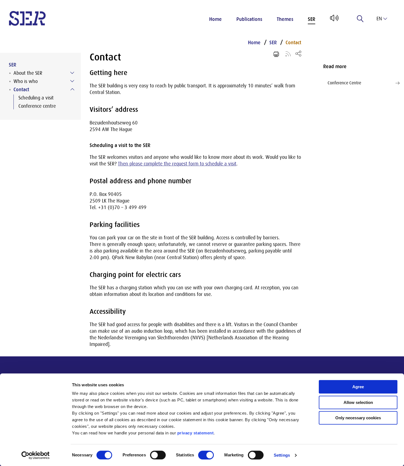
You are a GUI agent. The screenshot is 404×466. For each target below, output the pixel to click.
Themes (285, 19)
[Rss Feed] (288, 53)
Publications (249, 19)
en (379, 18)
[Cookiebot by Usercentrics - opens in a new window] (36, 455)
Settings (282, 455)
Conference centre (37, 106)
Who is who (25, 81)
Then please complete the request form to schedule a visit (177, 164)
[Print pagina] (276, 54)
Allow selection (358, 402)
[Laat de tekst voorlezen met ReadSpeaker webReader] (334, 20)
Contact (21, 89)
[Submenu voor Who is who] (72, 81)
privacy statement (195, 433)
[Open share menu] (298, 53)
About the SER (27, 73)
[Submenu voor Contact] (72, 89)
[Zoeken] (360, 18)
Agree (358, 386)
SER (311, 19)
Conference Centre (344, 83)
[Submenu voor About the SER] (72, 73)
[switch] (158, 455)
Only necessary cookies (358, 417)
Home (215, 19)
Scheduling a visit (36, 98)
